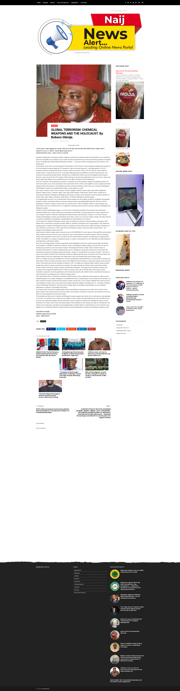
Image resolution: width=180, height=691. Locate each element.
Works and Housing (79, 592)
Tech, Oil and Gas (63, 2)
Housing (76, 590)
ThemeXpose (45, 688)
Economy (76, 587)
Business (76, 578)
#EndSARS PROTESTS (123, 328)
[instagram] (130, 2)
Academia (77, 573)
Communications (79, 584)
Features (84, 2)
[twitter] (128, 2)
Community (74, 2)
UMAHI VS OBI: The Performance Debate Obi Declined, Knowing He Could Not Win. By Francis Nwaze (47, 354)
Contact (123, 124)
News (39, 2)
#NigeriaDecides (121, 333)
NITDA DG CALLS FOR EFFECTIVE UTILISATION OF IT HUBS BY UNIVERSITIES (131, 620)
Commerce (77, 581)
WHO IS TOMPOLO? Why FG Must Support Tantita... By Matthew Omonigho (131, 645)
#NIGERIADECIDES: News (124, 330)
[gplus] (136, 2)
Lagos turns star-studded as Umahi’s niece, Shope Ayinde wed (134, 308)
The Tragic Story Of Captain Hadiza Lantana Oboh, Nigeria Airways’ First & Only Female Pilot (132, 608)
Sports (52, 2)
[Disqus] (73, 482)
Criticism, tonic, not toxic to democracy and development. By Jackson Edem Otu (99, 353)
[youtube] (133, 2)
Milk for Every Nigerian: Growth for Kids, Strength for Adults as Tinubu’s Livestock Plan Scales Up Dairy (95, 374)
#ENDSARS (120, 325)
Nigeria (45, 2)
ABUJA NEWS (77, 570)
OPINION (54, 125)
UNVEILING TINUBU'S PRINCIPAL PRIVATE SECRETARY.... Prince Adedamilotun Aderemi (130, 596)
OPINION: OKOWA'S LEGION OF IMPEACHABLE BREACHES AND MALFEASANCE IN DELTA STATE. (135, 298)
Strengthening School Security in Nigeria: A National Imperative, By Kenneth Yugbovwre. (73, 353)
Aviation (76, 576)
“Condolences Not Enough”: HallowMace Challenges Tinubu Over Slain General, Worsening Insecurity (70, 374)
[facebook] (125, 2)
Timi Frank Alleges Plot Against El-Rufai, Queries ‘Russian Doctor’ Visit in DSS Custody (49, 395)
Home (117, 124)
